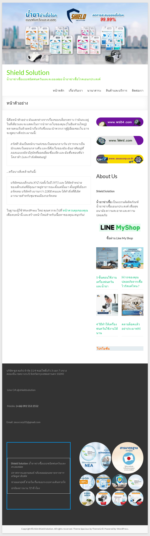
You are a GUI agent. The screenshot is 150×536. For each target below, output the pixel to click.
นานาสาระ (94, 90)
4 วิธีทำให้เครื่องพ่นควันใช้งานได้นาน (107, 328)
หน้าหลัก (58, 90)
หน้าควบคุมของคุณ (75, 210)
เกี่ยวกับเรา (76, 90)
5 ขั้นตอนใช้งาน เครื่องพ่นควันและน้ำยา (106, 282)
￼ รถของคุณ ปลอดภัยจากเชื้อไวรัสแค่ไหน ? (132, 281)
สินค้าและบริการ (116, 90)
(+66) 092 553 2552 (27, 406)
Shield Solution (28, 72)
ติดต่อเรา (137, 90)
